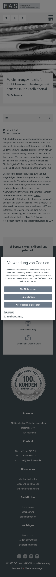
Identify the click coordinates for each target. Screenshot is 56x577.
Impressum (9, 312)
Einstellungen (28, 297)
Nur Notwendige (28, 289)
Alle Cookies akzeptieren (28, 304)
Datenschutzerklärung (13, 316)
